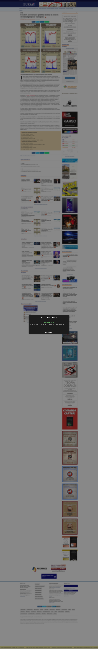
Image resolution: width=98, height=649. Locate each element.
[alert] (49, 324)
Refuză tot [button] (53, 329)
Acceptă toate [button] (45, 329)
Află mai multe (51, 320)
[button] (49, 322)
